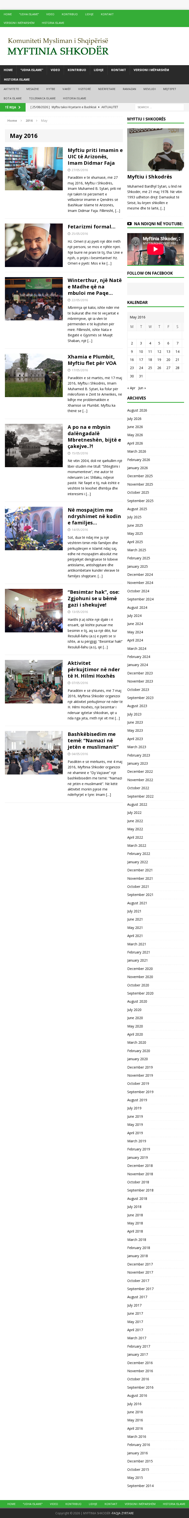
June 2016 (135, 1412)
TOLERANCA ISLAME (42, 98)
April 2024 (135, 640)
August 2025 (137, 508)
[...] (162, 208)
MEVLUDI (149, 89)
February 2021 (138, 952)
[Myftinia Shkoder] (94, 46)
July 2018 (134, 1206)
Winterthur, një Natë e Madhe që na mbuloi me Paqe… (95, 286)
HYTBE (50, 89)
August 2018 (137, 1198)
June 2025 (135, 525)
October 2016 (138, 1379)
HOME (8, 14)
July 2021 (134, 911)
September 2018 (140, 1190)
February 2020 (138, 1050)
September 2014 (140, 1485)
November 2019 (140, 1075)
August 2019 (137, 1100)
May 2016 (135, 1420)
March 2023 (136, 746)
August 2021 (137, 903)
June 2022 (135, 821)
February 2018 (138, 1247)
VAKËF (67, 89)
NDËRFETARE (106, 89)
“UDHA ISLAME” (29, 14)
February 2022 (138, 853)
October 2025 (138, 492)
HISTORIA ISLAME (53, 23)
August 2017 (137, 1297)
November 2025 (140, 484)
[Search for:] (159, 106)
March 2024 (136, 648)
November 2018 (140, 1174)
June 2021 (135, 919)
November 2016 (140, 1371)
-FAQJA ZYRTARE (122, 1513)
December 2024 (140, 574)
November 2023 (140, 681)
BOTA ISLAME (13, 98)
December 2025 (140, 476)
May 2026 (135, 434)
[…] (117, 210)
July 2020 (134, 1009)
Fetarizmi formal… (91, 226)
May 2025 (135, 533)
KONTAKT (107, 14)
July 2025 (134, 517)
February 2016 (138, 1444)
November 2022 (140, 779)
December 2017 (140, 1264)
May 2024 (135, 632)
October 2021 (138, 886)
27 (168, 367)
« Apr (131, 388)
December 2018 (140, 1165)
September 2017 (140, 1288)
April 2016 (135, 1428)
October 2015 (138, 1469)
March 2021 (136, 944)
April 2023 (135, 738)
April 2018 (135, 1231)
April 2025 (135, 541)
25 (150, 367)
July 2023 (134, 714)
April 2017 (135, 1329)
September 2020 (140, 993)
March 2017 (136, 1338)
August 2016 (137, 1395)
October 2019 (138, 1083)
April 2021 (135, 935)
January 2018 (137, 1255)
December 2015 (140, 1461)
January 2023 (137, 763)
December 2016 (140, 1362)
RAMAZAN (129, 89)
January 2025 (137, 566)
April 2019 (135, 1133)
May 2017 (135, 1321)
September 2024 (140, 599)
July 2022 (134, 812)
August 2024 (137, 607)
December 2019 (140, 1067)
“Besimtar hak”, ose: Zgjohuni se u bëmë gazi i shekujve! (93, 598)
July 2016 (134, 1403)
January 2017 (137, 1354)
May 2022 (135, 829)
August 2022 (137, 804)
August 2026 (137, 410)
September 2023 (140, 697)
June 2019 (135, 1116)
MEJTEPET (169, 89)
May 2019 (135, 1124)
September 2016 (140, 1387)
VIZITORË (84, 89)
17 (141, 359)
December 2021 (140, 870)
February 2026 (138, 459)
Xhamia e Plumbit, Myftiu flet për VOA (92, 359)
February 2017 (138, 1346)
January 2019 (137, 1157)
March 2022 (136, 845)
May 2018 (135, 1223)
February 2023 (138, 755)
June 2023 (135, 722)
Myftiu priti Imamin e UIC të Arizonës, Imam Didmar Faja (95, 156)
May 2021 (135, 927)
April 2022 (135, 837)
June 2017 (135, 1313)
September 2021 (140, 894)
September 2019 (140, 1091)
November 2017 (140, 1272)
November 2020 (140, 976)
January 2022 (137, 862)
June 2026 (135, 426)
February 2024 (138, 656)
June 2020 (135, 1017)
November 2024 (140, 582)
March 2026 (136, 451)
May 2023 (135, 730)
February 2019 (138, 1149)
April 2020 (135, 1034)
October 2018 (138, 1182)
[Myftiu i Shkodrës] (155, 168)
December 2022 (140, 771)
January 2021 (137, 960)
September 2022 (140, 796)
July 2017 (134, 1305)
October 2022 (138, 788)
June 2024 (135, 623)
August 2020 (137, 1001)
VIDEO (50, 14)
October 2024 (138, 591)
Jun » (142, 388)
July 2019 (134, 1108)
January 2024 (137, 664)
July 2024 (134, 615)
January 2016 (137, 1453)
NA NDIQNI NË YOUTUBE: (158, 223)
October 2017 (138, 1280)
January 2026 (137, 467)
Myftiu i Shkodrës (149, 176)
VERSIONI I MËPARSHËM (19, 23)
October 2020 (138, 985)
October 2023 (138, 689)
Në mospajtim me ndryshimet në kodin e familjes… (94, 516)
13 (168, 351)
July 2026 (134, 418)
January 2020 (137, 1059)
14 (177, 351)
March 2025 (136, 550)
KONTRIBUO (70, 14)
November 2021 (140, 878)
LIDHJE (89, 14)
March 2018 (136, 1239)
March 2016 (136, 1436)
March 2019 (136, 1141)
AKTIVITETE (11, 89)
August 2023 (137, 705)
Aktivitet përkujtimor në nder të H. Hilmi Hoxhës (94, 669)
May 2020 (135, 1026)
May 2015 (135, 1477)
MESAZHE (32, 89)
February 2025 (138, 558)
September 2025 (140, 500)
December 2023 (140, 673)
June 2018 (135, 1215)
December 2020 (140, 968)
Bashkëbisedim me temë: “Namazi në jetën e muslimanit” (93, 740)
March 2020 (136, 1042)
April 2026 (135, 443)
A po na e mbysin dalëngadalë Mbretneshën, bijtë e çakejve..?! (94, 436)
